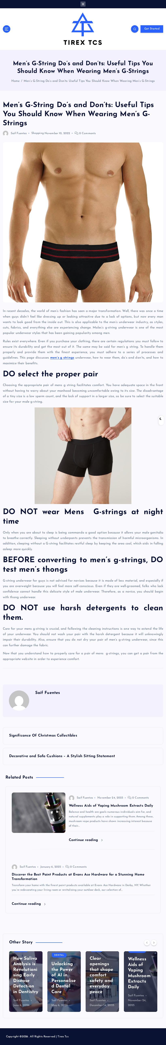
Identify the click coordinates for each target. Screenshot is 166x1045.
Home (15, 81)
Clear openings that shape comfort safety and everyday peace (101, 975)
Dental (59, 955)
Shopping (37, 133)
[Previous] (147, 943)
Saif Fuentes (19, 133)
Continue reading (84, 840)
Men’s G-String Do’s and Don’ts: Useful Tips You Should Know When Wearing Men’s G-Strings (89, 81)
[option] (26, 981)
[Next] (154, 943)
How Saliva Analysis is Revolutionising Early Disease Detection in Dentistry (25, 975)
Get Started (152, 28)
